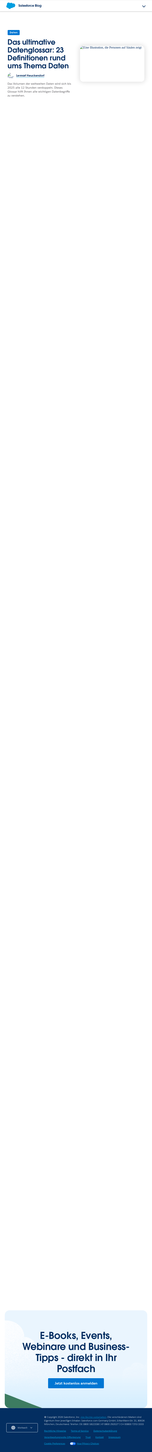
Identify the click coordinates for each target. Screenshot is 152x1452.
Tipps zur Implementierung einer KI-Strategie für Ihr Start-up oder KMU (113, 1280)
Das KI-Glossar (17, 1053)
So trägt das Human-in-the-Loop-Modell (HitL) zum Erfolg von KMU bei (110, 1253)
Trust (88, 1437)
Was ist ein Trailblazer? (56, 418)
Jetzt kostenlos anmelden (76, 1383)
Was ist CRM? (16, 867)
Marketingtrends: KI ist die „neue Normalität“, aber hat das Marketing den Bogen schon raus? (126, 301)
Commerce (115, 198)
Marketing (115, 286)
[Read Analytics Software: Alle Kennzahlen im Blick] (76, 841)
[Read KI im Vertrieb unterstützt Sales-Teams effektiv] (52, 168)
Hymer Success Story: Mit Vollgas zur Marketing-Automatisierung (107, 1165)
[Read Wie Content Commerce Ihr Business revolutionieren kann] (126, 180)
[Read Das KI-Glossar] (38, 1025)
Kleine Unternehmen (95, 1241)
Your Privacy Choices (88, 1443)
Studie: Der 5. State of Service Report (110, 1053)
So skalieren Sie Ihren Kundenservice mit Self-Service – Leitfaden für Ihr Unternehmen (100, 789)
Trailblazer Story (70, 286)
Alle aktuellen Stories (126, 943)
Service (12, 289)
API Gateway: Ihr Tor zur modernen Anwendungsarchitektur (31, 1253)
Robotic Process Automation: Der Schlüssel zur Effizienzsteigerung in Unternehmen (37, 1280)
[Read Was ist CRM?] (26, 841)
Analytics (63, 859)
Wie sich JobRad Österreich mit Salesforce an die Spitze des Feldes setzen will (78, 301)
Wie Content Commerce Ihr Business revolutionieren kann (126, 211)
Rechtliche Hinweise (55, 1430)
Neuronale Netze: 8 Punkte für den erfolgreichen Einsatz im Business (124, 874)
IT (8, 1241)
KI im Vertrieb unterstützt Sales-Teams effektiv (43, 209)
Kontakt (99, 1437)
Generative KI (115, 859)
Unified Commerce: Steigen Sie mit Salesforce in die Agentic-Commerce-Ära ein (36, 1206)
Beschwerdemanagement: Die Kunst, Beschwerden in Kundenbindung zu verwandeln (28, 304)
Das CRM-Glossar (19, 786)
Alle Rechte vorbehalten (93, 1417)
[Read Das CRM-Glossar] (26, 760)
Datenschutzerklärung (105, 1430)
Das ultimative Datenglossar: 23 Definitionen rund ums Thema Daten (38, 53)
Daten (13, 32)
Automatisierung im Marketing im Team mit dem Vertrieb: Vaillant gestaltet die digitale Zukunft (112, 1194)
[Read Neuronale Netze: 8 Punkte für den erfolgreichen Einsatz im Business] (125, 841)
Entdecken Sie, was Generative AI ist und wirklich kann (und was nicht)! (110, 549)
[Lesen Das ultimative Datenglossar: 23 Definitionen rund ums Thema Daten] (112, 64)
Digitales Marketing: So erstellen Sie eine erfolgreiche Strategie (69, 374)
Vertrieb (12, 201)
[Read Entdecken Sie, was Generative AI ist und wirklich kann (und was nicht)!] (113, 519)
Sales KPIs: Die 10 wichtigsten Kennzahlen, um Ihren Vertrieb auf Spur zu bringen (73, 397)
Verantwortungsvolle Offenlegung (62, 1437)
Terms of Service (80, 1430)
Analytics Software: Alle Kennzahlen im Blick (74, 869)
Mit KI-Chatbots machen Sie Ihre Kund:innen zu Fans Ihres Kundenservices (32, 552)
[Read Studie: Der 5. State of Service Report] (113, 1025)
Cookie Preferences (54, 1443)
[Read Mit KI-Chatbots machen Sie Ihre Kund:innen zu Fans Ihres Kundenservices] (38, 519)
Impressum (114, 1437)
